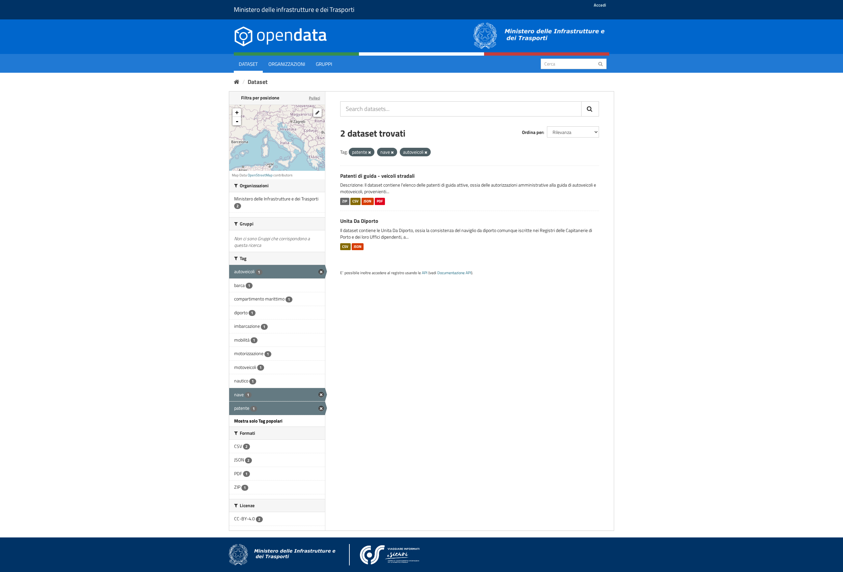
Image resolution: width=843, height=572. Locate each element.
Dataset (248, 64)
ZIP (344, 201)
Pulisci (314, 98)
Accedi (600, 5)
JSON (367, 201)
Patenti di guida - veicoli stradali (377, 176)
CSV (355, 201)
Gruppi (324, 64)
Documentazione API (454, 273)
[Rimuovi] (369, 152)
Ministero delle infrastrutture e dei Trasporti (294, 9)
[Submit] (600, 63)
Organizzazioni (286, 64)
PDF (380, 201)
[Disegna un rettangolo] (317, 112)
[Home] (236, 81)
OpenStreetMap (260, 175)
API (424, 273)
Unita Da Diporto (359, 221)
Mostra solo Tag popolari (258, 420)
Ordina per (532, 132)
